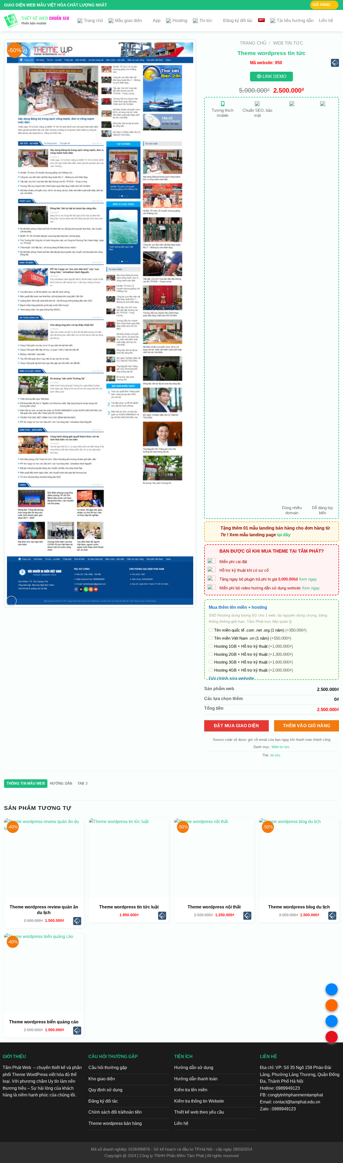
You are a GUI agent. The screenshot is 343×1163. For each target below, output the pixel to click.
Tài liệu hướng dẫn (295, 20)
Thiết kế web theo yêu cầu (199, 1112)
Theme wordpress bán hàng (115, 1123)
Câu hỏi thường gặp (107, 1067)
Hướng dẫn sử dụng (193, 1067)
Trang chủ (93, 20)
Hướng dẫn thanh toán (196, 1079)
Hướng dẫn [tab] (61, 783)
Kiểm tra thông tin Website (199, 1101)
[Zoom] (11, 601)
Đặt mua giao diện (236, 725)
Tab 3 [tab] (82, 783)
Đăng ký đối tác (238, 20)
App (157, 20)
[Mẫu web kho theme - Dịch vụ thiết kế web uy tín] (36, 20)
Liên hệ (326, 20)
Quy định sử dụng (105, 1090)
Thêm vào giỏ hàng (306, 725)
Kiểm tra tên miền (190, 1090)
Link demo (274, 76)
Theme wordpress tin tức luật (129, 907)
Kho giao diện (101, 1079)
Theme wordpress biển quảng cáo (44, 1022)
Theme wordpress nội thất (214, 907)
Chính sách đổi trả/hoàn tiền (115, 1112)
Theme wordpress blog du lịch (299, 907)
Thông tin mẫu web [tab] (26, 783)
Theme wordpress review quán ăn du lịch (44, 910)
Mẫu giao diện (128, 20)
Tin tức (205, 20)
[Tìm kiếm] (336, 20)
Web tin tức (288, 43)
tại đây (283, 534)
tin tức (275, 755)
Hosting (180, 20)
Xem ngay (308, 579)
